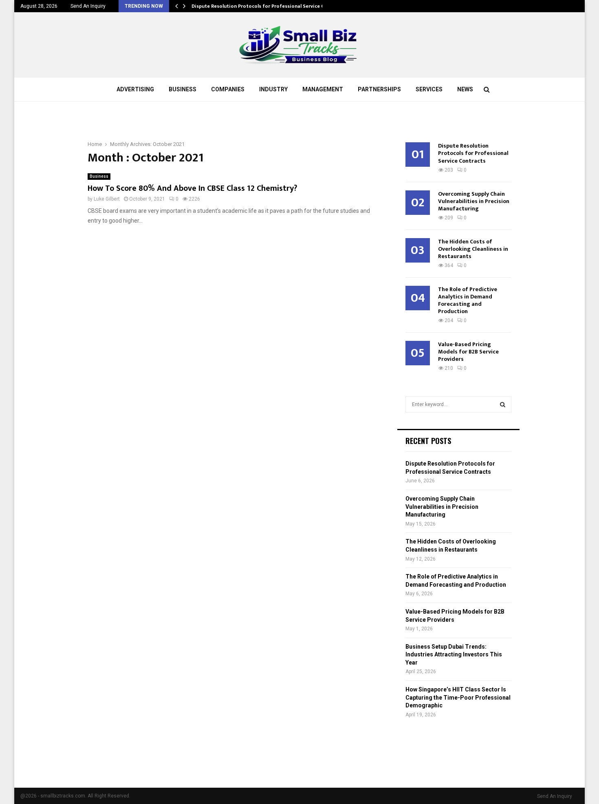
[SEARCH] (502, 404)
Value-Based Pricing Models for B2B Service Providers (468, 352)
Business (182, 89)
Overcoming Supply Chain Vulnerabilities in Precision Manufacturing (473, 201)
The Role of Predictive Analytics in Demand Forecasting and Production (467, 300)
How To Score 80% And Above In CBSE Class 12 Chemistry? (192, 188)
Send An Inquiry (88, 6)
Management (322, 89)
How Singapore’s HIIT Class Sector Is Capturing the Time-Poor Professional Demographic (458, 697)
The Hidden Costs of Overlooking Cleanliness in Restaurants (473, 249)
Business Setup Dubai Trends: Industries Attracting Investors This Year (453, 654)
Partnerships (379, 89)
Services (429, 89)
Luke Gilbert (107, 199)
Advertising (135, 89)
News (465, 89)
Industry (273, 89)
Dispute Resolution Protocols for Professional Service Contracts (268, 6)
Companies (227, 89)
